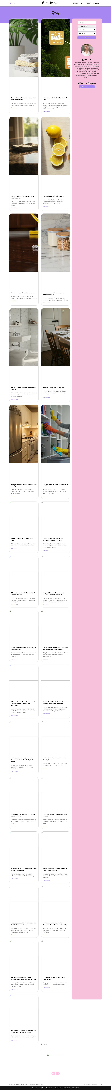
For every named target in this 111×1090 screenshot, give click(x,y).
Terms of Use (66, 1087)
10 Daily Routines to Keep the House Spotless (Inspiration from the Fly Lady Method (22, 759)
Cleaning (75, 3)
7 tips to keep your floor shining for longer (23, 292)
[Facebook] (53, 1073)
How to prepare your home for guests (53, 387)
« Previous (36, 1044)
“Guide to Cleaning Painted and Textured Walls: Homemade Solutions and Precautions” (23, 703)
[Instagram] (58, 1073)
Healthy (88, 3)
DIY (82, 3)
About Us (34, 1087)
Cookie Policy (57, 1087)
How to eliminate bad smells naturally (53, 196)
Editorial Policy (75, 1087)
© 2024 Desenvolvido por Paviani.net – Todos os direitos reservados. (26, 1084)
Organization (96, 3)
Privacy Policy (49, 1087)
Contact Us (41, 1087)
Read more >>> (14, 107)
